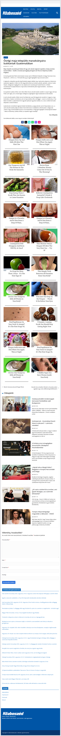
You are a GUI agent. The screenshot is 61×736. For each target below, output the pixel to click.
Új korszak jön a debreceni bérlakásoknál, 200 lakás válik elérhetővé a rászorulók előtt (24, 683)
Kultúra (34, 13)
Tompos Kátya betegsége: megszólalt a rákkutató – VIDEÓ (43, 513)
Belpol (39, 9)
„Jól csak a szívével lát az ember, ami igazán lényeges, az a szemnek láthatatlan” (44, 491)
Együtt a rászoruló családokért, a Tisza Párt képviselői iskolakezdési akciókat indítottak (24, 598)
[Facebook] (22, 122)
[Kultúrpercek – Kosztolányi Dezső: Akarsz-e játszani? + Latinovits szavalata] (16, 419)
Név (3, 560)
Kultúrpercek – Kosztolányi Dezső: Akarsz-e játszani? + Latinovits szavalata (43, 423)
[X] (26, 122)
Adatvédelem (5, 692)
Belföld (25, 9)
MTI (12, 66)
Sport (46, 9)
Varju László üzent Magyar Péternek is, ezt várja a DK (15, 679)
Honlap (4, 575)
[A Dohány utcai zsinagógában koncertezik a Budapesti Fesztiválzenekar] (16, 441)
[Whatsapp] (32, 122)
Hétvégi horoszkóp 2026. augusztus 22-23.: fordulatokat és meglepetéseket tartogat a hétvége (26, 657)
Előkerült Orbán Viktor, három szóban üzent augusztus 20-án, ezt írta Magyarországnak (24, 652)
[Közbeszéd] (12, 13)
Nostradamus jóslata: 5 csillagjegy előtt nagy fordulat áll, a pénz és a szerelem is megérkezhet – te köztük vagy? (30, 608)
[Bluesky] (29, 122)
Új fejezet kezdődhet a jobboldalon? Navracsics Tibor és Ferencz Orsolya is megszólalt (24, 670)
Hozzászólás (6, 540)
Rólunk (4, 700)
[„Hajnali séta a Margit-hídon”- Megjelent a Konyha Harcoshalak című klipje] (16, 465)
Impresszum (5, 694)
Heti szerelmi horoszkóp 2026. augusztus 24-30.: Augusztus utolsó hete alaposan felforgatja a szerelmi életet (30, 593)
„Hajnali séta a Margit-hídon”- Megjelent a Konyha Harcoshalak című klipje (43, 469)
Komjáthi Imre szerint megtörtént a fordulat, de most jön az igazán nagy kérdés (22, 648)
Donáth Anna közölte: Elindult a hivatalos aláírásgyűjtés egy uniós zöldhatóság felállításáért (44, 388)
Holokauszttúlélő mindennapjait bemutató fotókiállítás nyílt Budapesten (43, 401)
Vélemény (26, 16)
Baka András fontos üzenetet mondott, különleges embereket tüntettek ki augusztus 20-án (25, 661)
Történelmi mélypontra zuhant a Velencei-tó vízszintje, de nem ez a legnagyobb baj (23, 617)
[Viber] (36, 122)
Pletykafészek (43, 13)
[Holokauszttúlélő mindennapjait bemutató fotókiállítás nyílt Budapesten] (16, 397)
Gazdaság (26, 13)
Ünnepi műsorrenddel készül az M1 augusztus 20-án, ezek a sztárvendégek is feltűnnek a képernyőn (27, 674)
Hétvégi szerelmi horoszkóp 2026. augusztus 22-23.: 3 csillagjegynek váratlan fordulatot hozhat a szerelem (29, 644)
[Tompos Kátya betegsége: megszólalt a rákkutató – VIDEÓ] (16, 510)
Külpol (33, 9)
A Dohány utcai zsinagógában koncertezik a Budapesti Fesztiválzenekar (42, 445)
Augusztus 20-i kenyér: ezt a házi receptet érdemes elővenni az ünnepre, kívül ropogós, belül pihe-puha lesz (29, 633)
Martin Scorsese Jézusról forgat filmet (14, 387)
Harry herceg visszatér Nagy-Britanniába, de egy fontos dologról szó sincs (21, 666)
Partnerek (4, 697)
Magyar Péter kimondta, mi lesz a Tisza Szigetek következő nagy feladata (20, 612)
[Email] (39, 122)
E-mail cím (5, 567)
